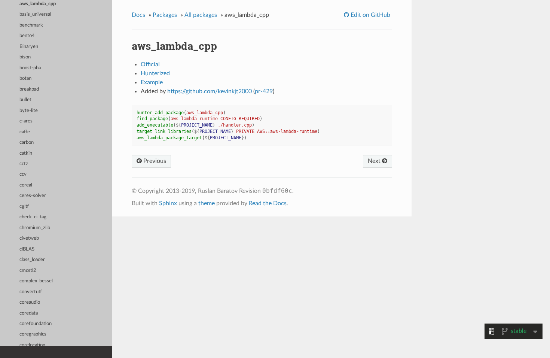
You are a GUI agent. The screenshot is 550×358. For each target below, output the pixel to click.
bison (25, 57)
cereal (25, 185)
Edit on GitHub (369, 15)
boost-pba (30, 68)
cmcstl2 (27, 270)
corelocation (32, 345)
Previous (154, 161)
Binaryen (28, 46)
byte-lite (28, 110)
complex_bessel (36, 281)
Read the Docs (268, 203)
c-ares (26, 121)
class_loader (32, 259)
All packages (200, 15)
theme (206, 203)
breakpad (29, 89)
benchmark (31, 25)
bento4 (27, 35)
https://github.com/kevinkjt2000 (209, 91)
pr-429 (264, 91)
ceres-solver (32, 195)
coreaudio (29, 302)
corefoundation (35, 323)
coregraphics (32, 334)
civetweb (29, 238)
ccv (23, 174)
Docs (138, 15)
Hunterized (155, 73)
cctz (23, 163)
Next (375, 161)
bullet (25, 99)
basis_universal (35, 14)
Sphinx (168, 203)
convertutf (30, 291)
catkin (25, 153)
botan (25, 78)
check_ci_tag (32, 217)
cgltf (24, 206)
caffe (24, 132)
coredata (28, 313)
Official (150, 64)
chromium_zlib (34, 227)
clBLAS (26, 249)
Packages (165, 15)
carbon (26, 142)
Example (152, 82)
